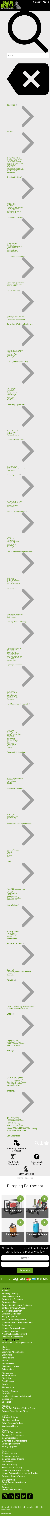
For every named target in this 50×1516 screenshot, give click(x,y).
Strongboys (10, 743)
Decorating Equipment (15, 405)
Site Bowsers (12, 896)
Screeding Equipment (13, 357)
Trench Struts (11, 746)
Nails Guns (10, 506)
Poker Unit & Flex (12, 354)
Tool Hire (11, 105)
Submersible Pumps (13, 819)
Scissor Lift (11, 973)
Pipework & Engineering (16, 752)
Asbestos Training (14, 1119)
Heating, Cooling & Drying (16, 622)
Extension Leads (12, 466)
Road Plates (10, 736)
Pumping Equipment (14, 789)
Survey (10, 1050)
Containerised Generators (15, 614)
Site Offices (11, 933)
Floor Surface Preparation (16, 511)
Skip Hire (11, 980)
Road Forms (10, 735)
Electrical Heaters (12, 654)
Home (5, 1485)
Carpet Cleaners (12, 243)
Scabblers (10, 545)
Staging (9, 742)
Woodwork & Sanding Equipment (19, 824)
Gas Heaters (10, 658)
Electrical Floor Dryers (13, 653)
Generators (11, 588)
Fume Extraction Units (14, 657)
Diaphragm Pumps (12, 816)
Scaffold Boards (11, 738)
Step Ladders (11, 172)
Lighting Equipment (14, 665)
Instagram (5, 1496)
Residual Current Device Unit (16, 469)
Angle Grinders (11, 388)
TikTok (17, 1496)
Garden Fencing (11, 579)
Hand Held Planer (12, 543)
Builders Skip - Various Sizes (17, 1008)
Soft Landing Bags (12, 741)
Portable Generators (13, 616)
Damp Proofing (11, 432)
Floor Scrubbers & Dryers (14, 246)
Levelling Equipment (14, 1084)
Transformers (11, 470)
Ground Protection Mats (14, 734)
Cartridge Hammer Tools (14, 501)
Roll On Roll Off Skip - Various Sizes (20, 1007)
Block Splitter (11, 389)
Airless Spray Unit (12, 431)
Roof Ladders (11, 167)
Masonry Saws (11, 394)
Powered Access (14, 943)
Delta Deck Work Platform (14, 159)
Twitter (23, 1496)
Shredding (10, 582)
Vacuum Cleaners (12, 251)
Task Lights (10, 699)
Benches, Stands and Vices (15, 778)
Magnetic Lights (12, 696)
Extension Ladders (12, 160)
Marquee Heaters (12, 660)
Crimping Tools (11, 779)
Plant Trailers (12, 893)
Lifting (9, 1014)
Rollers (9, 895)
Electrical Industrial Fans (14, 656)
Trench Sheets (11, 744)
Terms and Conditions (12, 1490)
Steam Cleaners (12, 250)
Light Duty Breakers (13, 208)
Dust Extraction (11, 245)
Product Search (37, 1143)
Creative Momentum (6, 1513)
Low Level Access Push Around (19, 972)
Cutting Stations (12, 392)
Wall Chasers (11, 400)
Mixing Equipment (12, 353)
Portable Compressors (14, 318)
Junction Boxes (12, 467)
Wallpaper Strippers (13, 435)
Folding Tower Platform (14, 161)
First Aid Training (13, 1124)
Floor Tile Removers (13, 541)
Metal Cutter (10, 397)
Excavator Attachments (16, 890)
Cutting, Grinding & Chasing (17, 362)
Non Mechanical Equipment (17, 704)
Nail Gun (9, 851)
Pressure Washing (12, 247)
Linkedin (11, 1496)
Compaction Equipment (16, 256)
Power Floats (11, 355)
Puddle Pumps (11, 817)
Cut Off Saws (11, 390)
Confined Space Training (16, 1121)
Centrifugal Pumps (12, 815)
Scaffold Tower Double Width (15, 168)
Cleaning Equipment (14, 217)
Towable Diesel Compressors (16, 319)
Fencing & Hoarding (13, 733)
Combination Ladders (13, 158)
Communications (13, 1080)
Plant (9, 861)
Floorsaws (10, 393)
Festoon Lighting (12, 692)
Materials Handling (14, 1042)
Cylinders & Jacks (13, 1040)
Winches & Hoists (13, 1045)
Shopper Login (42, 1143)
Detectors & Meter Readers (17, 1082)
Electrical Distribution (15, 440)
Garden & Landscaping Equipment (19, 552)
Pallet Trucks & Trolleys (15, 1044)
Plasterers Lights (12, 698)
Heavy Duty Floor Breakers (15, 207)
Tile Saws (10, 398)
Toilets (9, 936)
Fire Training (11, 1122)
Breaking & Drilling (14, 177)
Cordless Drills (11, 204)
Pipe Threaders (11, 781)
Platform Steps (11, 164)
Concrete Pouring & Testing (15, 350)
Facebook (30, 1496)
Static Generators (12, 617)
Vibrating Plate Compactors (15, 284)
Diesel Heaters (11, 652)
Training (10, 1091)
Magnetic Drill (11, 210)
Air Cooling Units (12, 649)
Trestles (9, 747)
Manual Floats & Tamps (14, 351)
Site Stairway (11, 739)
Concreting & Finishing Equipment (19, 324)
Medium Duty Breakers (14, 211)
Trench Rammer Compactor (15, 282)
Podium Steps (11, 165)
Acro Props (10, 730)
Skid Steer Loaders (14, 898)
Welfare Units (12, 938)
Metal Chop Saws (12, 396)
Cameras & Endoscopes (16, 1079)
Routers (9, 854)
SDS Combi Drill (12, 212)
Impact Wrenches (12, 505)
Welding (9, 783)
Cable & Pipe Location (15, 1077)
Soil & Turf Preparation (13, 583)
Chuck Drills (11, 203)
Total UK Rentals (11, 5)
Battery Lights (11, 691)
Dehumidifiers (11, 651)
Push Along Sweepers (13, 249)
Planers (9, 852)
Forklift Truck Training (15, 1125)
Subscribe (25, 1270)
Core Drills (10, 206)
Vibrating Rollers (12, 285)
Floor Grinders (11, 539)
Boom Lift (10, 970)
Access (9, 131)
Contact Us (7, 1487)
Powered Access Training (16, 1130)
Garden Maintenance (13, 580)
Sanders (9, 855)
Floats (9, 537)
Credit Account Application (14, 1482)
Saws (8, 856)
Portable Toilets (13, 931)
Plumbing (10, 782)
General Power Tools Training (18, 1127)
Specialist (10, 975)
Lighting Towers (12, 695)
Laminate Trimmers (13, 850)
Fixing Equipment (13, 475)
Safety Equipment (13, 1085)
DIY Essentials (13, 1136)
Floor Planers (11, 540)
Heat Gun (9, 433)
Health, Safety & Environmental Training (22, 1129)
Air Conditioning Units (14, 648)
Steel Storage (12, 935)
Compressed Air (13, 290)
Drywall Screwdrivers (13, 502)
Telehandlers (12, 900)
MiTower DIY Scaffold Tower (15, 163)
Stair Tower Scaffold (13, 171)
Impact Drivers (11, 504)
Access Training (13, 1117)
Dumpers (10, 888)
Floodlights (10, 694)
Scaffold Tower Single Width (15, 169)
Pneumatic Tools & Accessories (16, 316)
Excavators (11, 891)
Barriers (9, 731)
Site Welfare (12, 905)
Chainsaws (10, 578)
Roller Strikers (11, 544)
